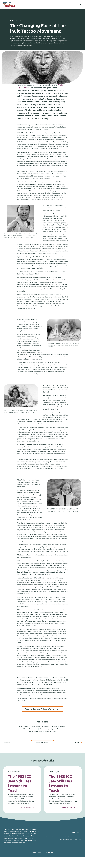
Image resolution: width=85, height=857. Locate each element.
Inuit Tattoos (23, 727)
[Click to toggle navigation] (80, 4)
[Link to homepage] (10, 4)
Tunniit (54, 727)
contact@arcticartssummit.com (70, 839)
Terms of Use (49, 852)
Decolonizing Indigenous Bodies (51, 729)
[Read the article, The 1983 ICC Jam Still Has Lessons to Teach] (22, 789)
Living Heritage (50, 731)
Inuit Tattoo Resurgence (40, 727)
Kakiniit (62, 727)
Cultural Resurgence (30, 729)
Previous (6, 743)
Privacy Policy (36, 852)
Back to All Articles (42, 743)
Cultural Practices (35, 731)
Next (77, 743)
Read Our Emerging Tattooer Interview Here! (42, 709)
